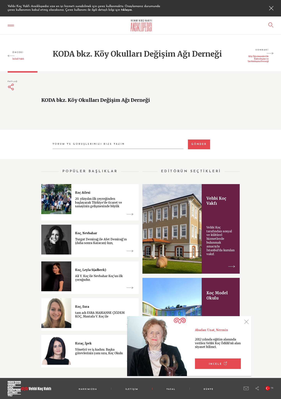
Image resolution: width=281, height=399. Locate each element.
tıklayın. (126, 9)
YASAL (170, 389)
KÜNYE (209, 389)
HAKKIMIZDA (88, 389)
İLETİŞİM (131, 389)
